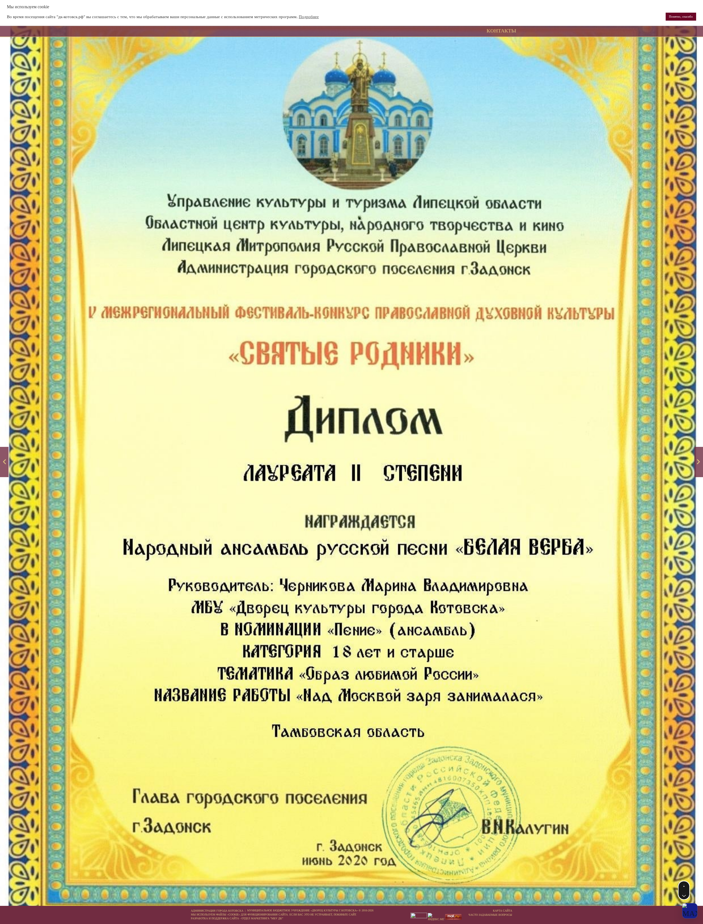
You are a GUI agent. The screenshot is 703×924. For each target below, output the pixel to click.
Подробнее (309, 17)
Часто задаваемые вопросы (490, 914)
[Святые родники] (4, 462)
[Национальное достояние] (698, 462)
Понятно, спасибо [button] (681, 16)
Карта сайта (502, 910)
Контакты (501, 31)
